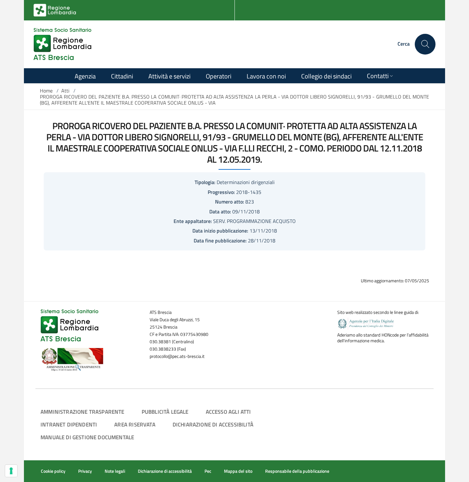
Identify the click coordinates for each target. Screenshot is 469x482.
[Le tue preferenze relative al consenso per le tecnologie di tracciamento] (11, 471)
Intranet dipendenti (69, 424)
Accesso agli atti (228, 411)
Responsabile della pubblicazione (297, 471)
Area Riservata (134, 424)
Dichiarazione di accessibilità (213, 424)
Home (46, 90)
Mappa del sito (238, 471)
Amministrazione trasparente (82, 411)
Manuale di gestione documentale (87, 437)
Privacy (85, 471)
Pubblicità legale (165, 411)
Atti (65, 90)
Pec (208, 471)
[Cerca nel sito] (425, 44)
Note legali (115, 471)
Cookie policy (53, 471)
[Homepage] (62, 44)
